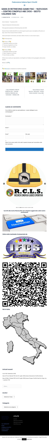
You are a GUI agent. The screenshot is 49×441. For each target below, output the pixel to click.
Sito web (27, 134)
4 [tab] (20, 207)
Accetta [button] (24, 439)
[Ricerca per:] (11, 386)
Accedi (15, 418)
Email (7, 134)
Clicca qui (6, 68)
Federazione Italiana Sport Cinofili (24, 2)
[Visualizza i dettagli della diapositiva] (24, 184)
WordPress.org (17, 424)
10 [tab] (29, 207)
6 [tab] (23, 207)
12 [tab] (32, 207)
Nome (7, 127)
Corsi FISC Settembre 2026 (9, 373)
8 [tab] (26, 207)
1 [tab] (16, 207)
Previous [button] (4, 184)
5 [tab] (22, 207)
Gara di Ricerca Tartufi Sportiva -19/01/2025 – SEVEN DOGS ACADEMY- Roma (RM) (36, 91)
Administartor (6, 17)
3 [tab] (19, 207)
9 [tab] (28, 207)
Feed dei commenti (18, 422)
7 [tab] (25, 207)
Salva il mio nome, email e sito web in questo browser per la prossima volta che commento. (23, 143)
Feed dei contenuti (18, 420)
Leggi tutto (29, 439)
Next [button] (45, 184)
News (22, 17)
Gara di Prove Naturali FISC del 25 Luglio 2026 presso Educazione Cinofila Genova (22, 376)
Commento (8, 116)
